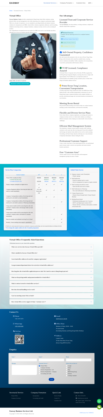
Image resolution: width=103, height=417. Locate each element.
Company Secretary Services (68, 42)
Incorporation (36, 395)
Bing (69, 369)
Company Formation (66, 3)
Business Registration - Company (49, 371)
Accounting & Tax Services (68, 46)
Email (41, 357)
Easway (66, 24)
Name (13, 357)
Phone (67, 357)
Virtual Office (44, 365)
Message (14, 363)
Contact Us (57, 398)
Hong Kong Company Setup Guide (70, 39)
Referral (70, 373)
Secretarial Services (50, 3)
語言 (89, 3)
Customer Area (80, 3)
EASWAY (14, 3)
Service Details (57, 395)
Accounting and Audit (46, 373)
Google (69, 365)
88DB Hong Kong (72, 371)
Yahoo (69, 367)
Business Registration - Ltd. (47, 369)
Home (10, 10)
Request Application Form (20, 83)
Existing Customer (72, 375)
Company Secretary (45, 367)
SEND (51, 379)
